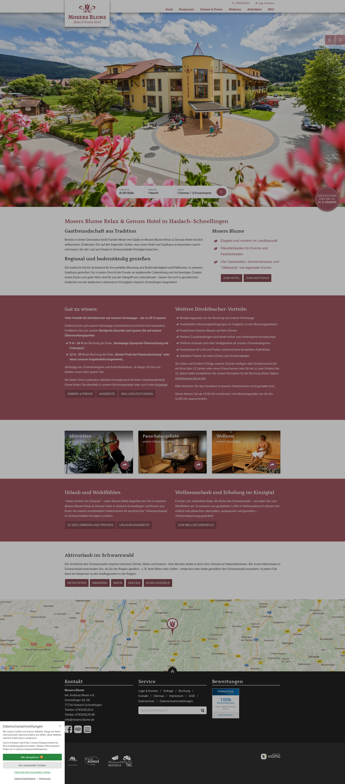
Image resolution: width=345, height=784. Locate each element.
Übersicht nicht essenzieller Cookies (32, 772)
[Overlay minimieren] (60, 726)
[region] (32, 740)
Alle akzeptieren (30, 757)
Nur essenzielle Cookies (32, 765)
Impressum (44, 778)
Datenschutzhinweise (25, 778)
